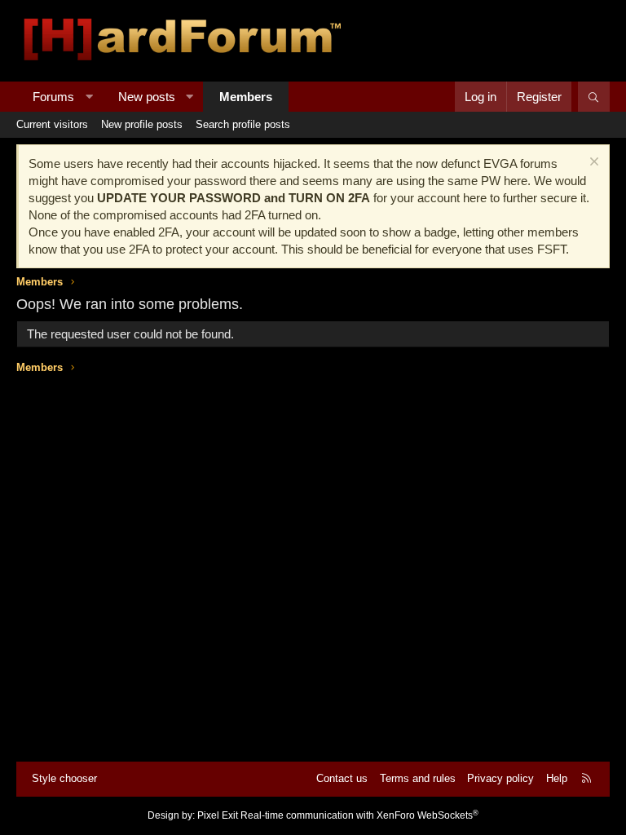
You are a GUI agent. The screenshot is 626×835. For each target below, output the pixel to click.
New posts (146, 97)
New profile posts (142, 124)
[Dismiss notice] (592, 163)
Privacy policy (500, 778)
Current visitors (52, 124)
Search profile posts (243, 124)
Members (245, 97)
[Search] (594, 97)
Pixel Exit (217, 815)
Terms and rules (418, 778)
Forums (53, 97)
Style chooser (64, 778)
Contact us (342, 778)
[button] (89, 97)
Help (556, 778)
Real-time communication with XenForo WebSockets (359, 815)
